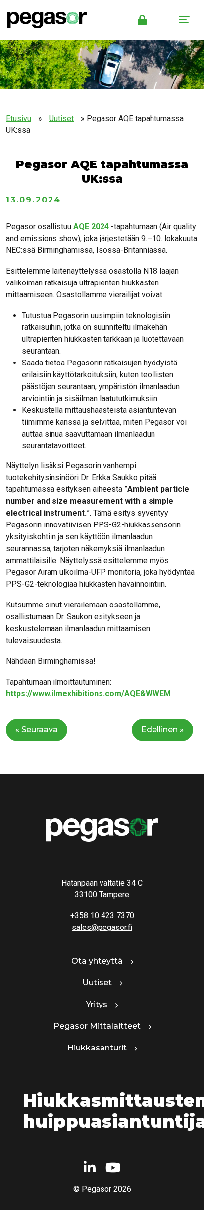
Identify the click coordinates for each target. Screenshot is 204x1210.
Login (142, 20)
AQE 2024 (90, 226)
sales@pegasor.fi (102, 927)
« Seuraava (36, 729)
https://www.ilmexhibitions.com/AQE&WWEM (88, 693)
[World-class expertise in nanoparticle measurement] (43, 20)
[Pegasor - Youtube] (113, 1168)
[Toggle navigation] (184, 20)
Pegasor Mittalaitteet (97, 1026)
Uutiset (61, 118)
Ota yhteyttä (97, 961)
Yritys (96, 1004)
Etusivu (18, 118)
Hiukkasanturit (97, 1047)
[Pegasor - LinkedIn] (90, 1168)
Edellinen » (162, 729)
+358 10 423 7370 (102, 915)
